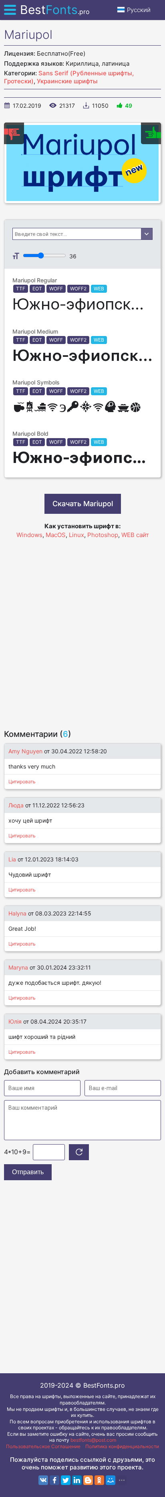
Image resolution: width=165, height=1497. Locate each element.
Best (55, 9)
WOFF (56, 289)
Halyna (17, 913)
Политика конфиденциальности (122, 1446)
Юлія (15, 1021)
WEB (99, 289)
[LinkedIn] (77, 1480)
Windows (29, 535)
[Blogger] (88, 1480)
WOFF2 (78, 289)
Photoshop (102, 535)
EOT (37, 289)
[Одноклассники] (99, 1480)
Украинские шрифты (67, 81)
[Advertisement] (82, 630)
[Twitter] (65, 1480)
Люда (16, 805)
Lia (12, 859)
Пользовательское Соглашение (43, 1446)
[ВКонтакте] (43, 1480)
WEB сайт (135, 535)
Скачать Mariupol (82, 503)
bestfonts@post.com (93, 1440)
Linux (76, 535)
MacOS (56, 535)
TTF (20, 289)
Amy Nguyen (25, 751)
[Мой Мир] (110, 1480)
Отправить (28, 1172)
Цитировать (22, 782)
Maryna (18, 967)
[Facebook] (54, 1480)
